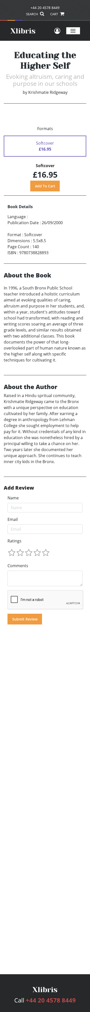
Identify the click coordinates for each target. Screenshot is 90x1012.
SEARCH (32, 14)
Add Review (19, 488)
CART (54, 14)
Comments (18, 565)
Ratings (15, 541)
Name (13, 498)
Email (13, 519)
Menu (73, 31)
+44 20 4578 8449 (45, 7)
